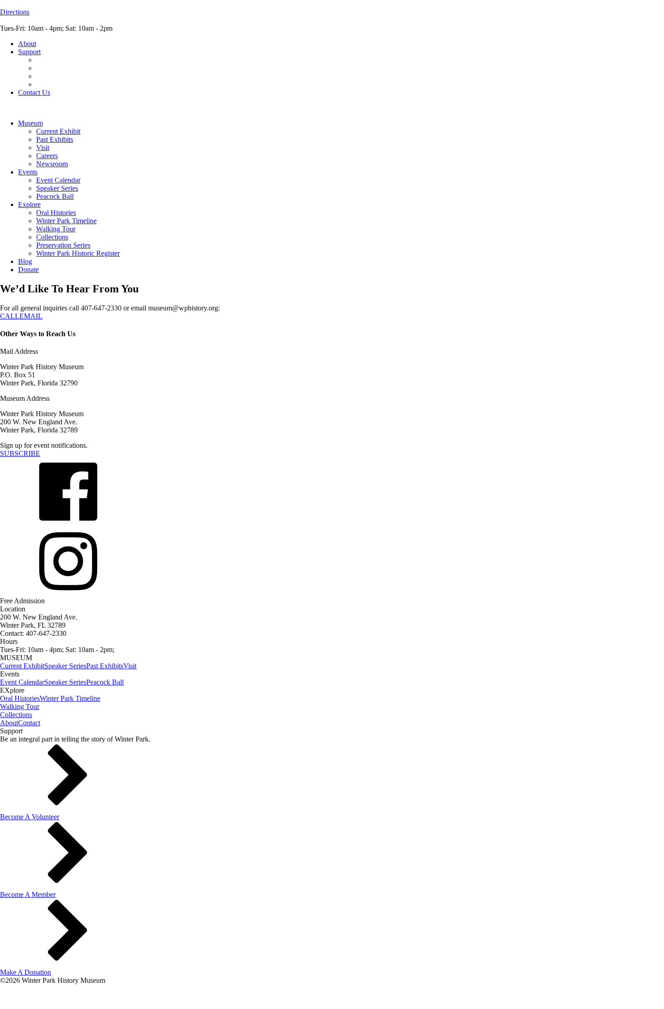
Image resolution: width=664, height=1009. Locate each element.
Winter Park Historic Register (78, 253)
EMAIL (30, 316)
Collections (52, 237)
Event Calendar (58, 180)
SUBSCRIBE (20, 453)
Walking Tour (55, 229)
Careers (47, 156)
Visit (42, 147)
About (27, 43)
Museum (30, 123)
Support (29, 52)
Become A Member (64, 76)
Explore (29, 204)
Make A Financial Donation (75, 60)
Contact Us (34, 92)
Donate (28, 269)
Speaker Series (57, 188)
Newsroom (52, 164)
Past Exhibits (54, 139)
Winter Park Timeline (66, 221)
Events (27, 172)
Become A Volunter (64, 68)
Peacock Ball (55, 196)
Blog (25, 261)
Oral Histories (56, 212)
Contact (29, 723)
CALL (9, 316)
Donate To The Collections (74, 84)
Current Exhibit (58, 131)
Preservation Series (63, 245)
